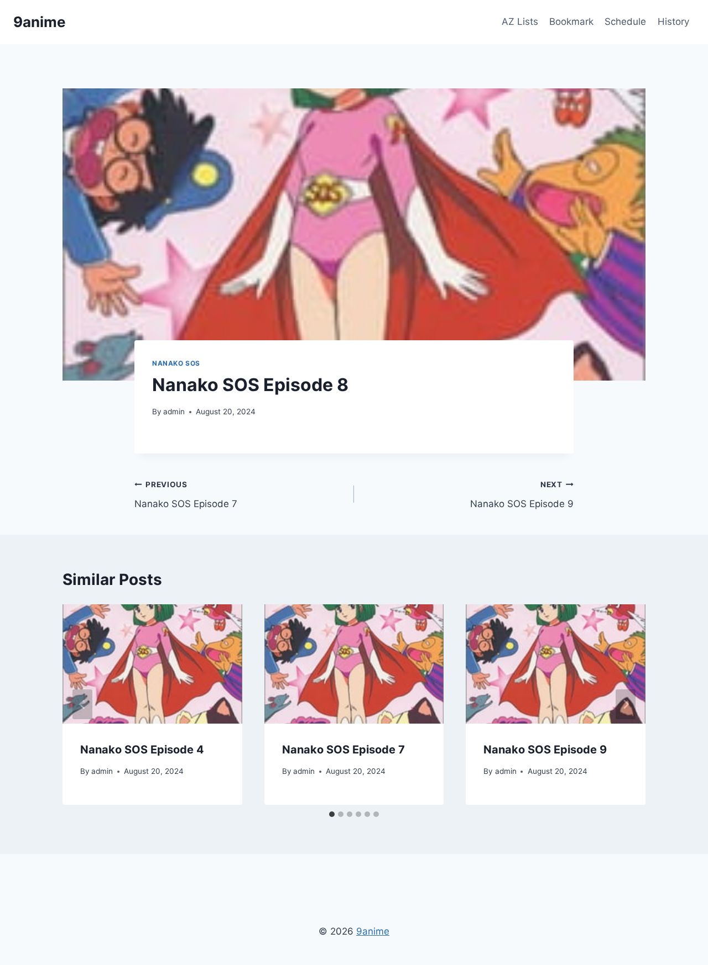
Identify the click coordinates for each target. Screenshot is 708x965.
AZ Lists (520, 21)
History (673, 21)
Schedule (625, 21)
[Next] (626, 704)
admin (174, 411)
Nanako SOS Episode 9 (522, 494)
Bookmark (571, 21)
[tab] (332, 814)
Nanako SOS (176, 363)
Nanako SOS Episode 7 (185, 494)
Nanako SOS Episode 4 (142, 749)
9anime (372, 931)
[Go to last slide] (82, 704)
